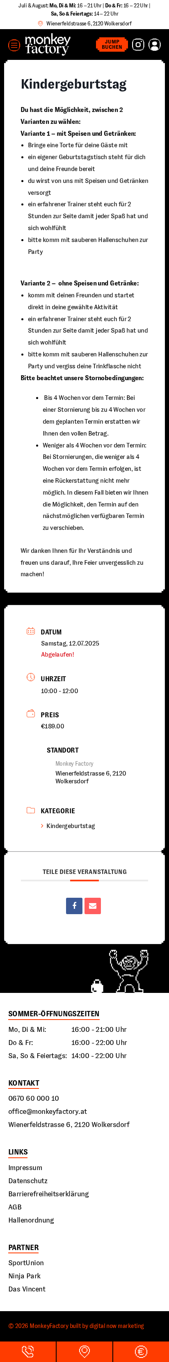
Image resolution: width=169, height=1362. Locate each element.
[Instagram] (138, 45)
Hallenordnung (31, 1220)
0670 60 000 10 (33, 1098)
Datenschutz (27, 1181)
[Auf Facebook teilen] (74, 906)
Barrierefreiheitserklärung (48, 1194)
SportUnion (26, 1263)
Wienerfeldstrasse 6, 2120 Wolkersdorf (68, 1124)
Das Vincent (26, 1289)
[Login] (154, 45)
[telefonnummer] (28, 1351)
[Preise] (141, 1351)
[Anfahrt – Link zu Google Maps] (84, 1351)
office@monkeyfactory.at (47, 1111)
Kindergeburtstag (70, 825)
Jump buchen (112, 44)
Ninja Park (24, 1276)
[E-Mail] (92, 906)
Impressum (25, 1168)
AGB (14, 1207)
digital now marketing (116, 1326)
